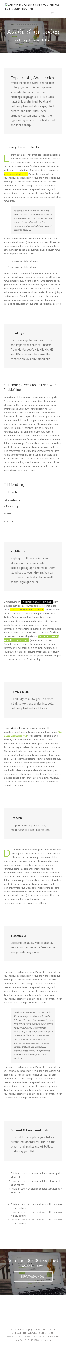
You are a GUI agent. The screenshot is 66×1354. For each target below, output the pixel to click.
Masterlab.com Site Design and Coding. (26, 1336)
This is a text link (12, 728)
